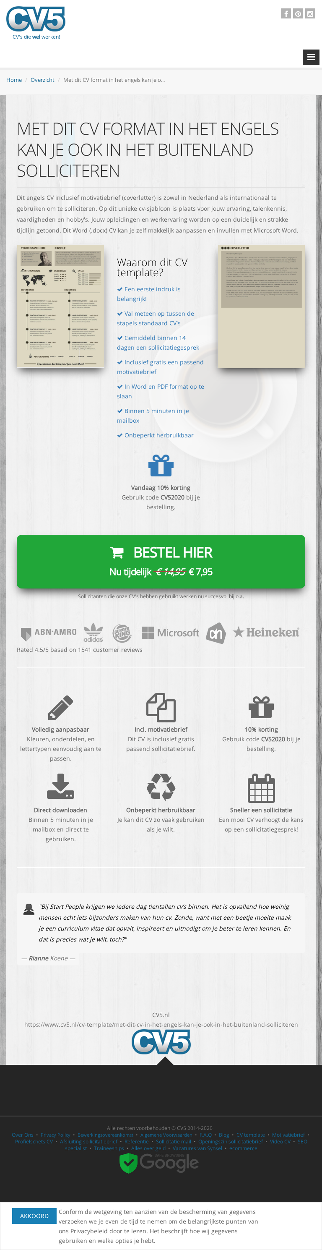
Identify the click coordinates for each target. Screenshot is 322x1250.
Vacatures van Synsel (197, 1148)
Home (14, 80)
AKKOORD (34, 1216)
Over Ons (23, 1134)
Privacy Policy (55, 1135)
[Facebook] (286, 13)
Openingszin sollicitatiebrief (230, 1141)
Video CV (280, 1141)
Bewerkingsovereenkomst (105, 1135)
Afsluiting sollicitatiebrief (88, 1141)
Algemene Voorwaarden (166, 1135)
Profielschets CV (34, 1141)
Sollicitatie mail (173, 1141)
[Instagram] (310, 13)
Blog (224, 1134)
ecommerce (243, 1148)
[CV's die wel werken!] (35, 18)
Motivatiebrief (288, 1134)
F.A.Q (206, 1134)
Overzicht (43, 80)
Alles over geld (148, 1148)
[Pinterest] (298, 13)
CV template (250, 1134)
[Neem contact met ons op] (161, 632)
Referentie (137, 1141)
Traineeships (109, 1148)
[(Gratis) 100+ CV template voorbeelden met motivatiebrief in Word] (161, 1041)
